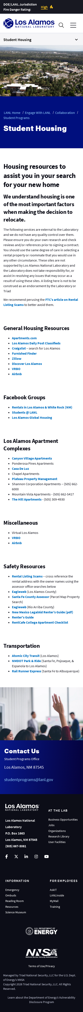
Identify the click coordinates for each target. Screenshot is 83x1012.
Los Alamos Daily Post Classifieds (36, 343)
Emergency (12, 890)
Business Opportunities (63, 819)
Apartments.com (24, 338)
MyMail (54, 901)
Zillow (16, 358)
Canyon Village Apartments (32, 458)
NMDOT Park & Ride (26, 661)
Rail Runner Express (26, 671)
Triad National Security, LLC (36, 975)
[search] (61, 25)
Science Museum (15, 912)
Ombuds (10, 895)
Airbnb (17, 374)
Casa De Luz (20, 468)
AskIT (53, 890)
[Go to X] (16, 857)
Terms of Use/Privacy (41, 966)
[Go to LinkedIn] (26, 857)
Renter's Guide (23, 617)
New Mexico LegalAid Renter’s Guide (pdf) (42, 612)
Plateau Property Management (34, 479)
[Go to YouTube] (46, 857)
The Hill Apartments (27, 499)
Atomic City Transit (26, 656)
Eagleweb (19, 591)
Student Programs (16, 118)
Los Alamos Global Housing (32, 417)
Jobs (51, 825)
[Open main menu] (73, 25)
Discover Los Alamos (27, 363)
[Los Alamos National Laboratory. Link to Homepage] (28, 23)
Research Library (58, 836)
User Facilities (57, 842)
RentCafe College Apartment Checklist (40, 622)
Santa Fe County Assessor (30, 597)
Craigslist (19, 348)
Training (55, 907)
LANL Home (12, 112)
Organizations (57, 831)
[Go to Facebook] (6, 857)
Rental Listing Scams (27, 576)
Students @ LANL (24, 412)
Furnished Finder (24, 353)
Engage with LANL (38, 112)
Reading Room (14, 901)
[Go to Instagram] (36, 857)
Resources (11, 907)
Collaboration (65, 112)
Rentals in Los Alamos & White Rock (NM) (42, 407)
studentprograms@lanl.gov (28, 779)
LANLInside (57, 895)
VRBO (16, 369)
